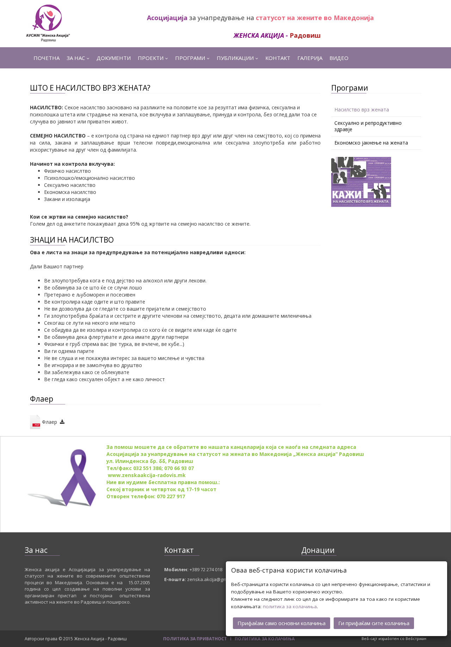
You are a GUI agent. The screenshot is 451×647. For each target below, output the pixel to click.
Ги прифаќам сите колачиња (373, 623)
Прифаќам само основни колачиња (281, 623)
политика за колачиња (290, 606)
